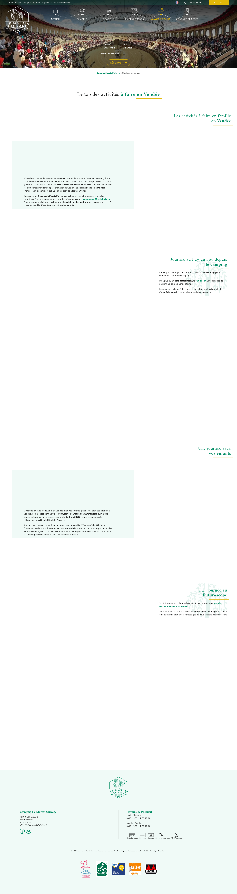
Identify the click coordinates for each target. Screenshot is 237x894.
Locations (108, 19)
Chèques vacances (162, 838)
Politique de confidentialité (138, 851)
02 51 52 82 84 (194, 2)
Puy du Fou (201, 281)
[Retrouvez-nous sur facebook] (22, 831)
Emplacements (134, 19)
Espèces (151, 838)
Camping (82, 19)
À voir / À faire (160, 19)
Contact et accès (187, 19)
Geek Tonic (162, 851)
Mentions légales (120, 851)
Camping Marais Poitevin (108, 73)
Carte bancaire (132, 838)
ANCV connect (176, 838)
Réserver (219, 2)
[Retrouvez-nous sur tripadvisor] (28, 831)
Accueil (55, 19)
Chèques (142, 838)
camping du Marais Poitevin (96, 199)
